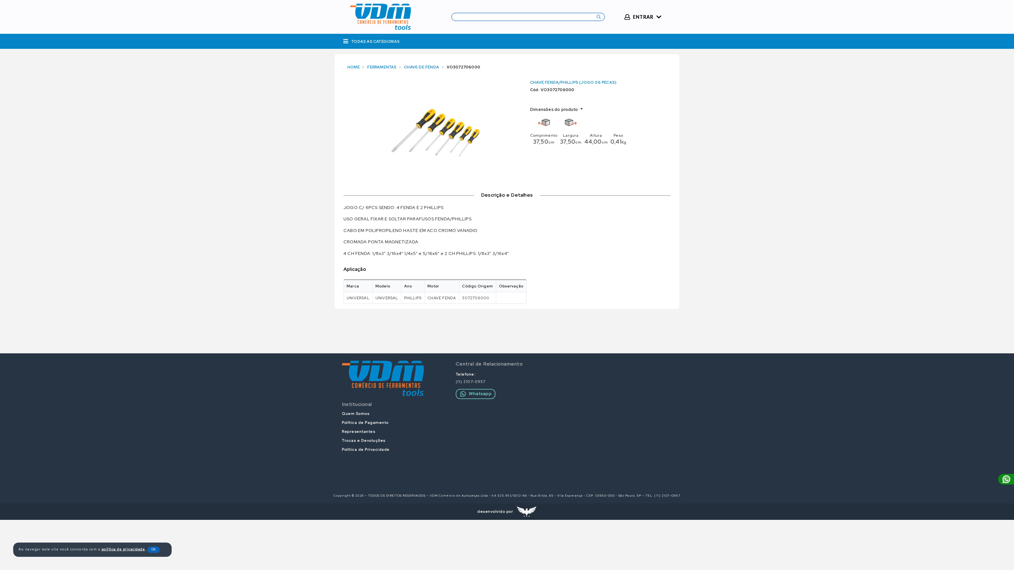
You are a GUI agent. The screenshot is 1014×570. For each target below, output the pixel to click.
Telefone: (466, 374)
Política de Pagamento (365, 422)
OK (153, 549)
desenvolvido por (495, 511)
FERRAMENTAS (381, 67)
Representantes (358, 431)
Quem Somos (355, 413)
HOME (354, 67)
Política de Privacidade (366, 449)
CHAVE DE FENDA (421, 67)
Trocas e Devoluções (364, 440)
